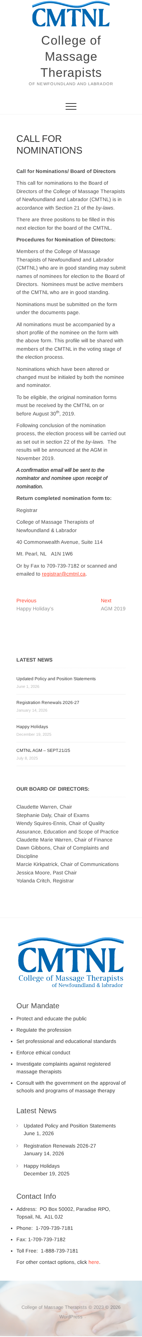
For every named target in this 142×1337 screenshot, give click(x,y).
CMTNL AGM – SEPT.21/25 (43, 750)
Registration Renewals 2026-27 (47, 702)
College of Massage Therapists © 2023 (62, 1307)
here (93, 1262)
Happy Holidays (32, 726)
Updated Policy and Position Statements (56, 678)
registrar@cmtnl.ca (64, 574)
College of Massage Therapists (71, 56)
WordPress (71, 1316)
